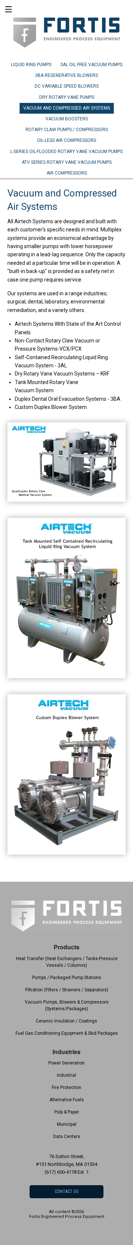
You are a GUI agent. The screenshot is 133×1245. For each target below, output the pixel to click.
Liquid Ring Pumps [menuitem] (31, 64)
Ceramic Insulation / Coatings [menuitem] (66, 1021)
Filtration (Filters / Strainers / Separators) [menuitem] (66, 989)
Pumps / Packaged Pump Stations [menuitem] (66, 977)
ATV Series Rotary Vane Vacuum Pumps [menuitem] (67, 162)
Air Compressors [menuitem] (67, 173)
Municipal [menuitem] (66, 1124)
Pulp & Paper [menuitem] (66, 1112)
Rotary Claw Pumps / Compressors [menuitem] (66, 129)
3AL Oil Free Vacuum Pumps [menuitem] (91, 64)
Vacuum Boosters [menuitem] (66, 118)
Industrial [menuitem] (66, 1075)
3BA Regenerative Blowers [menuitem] (66, 75)
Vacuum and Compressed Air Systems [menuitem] (66, 108)
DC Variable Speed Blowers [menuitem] (67, 86)
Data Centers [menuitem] (66, 1136)
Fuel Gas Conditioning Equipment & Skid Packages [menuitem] (67, 1033)
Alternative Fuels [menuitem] (67, 1099)
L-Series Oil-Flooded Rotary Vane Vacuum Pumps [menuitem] (66, 151)
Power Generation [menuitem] (66, 1063)
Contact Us (66, 1191)
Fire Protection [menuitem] (66, 1087)
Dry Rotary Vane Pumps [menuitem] (66, 97)
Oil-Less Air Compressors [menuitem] (66, 140)
